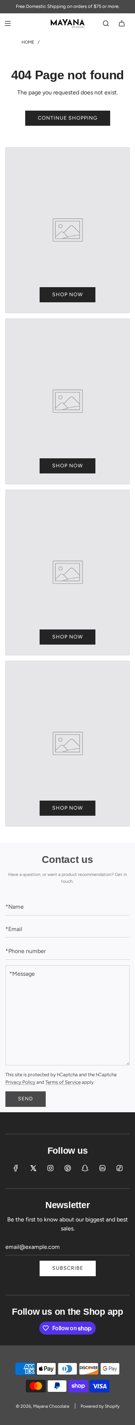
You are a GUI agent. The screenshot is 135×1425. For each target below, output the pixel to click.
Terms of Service (63, 1082)
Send (25, 1099)
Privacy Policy (20, 1082)
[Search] (106, 23)
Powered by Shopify (100, 1406)
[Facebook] (16, 1168)
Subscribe (67, 1268)
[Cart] (122, 23)
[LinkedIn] (102, 1168)
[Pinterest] (68, 1168)
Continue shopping (68, 118)
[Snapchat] (85, 1168)
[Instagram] (50, 1168)
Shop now (67, 294)
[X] (33, 1168)
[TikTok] (119, 1168)
